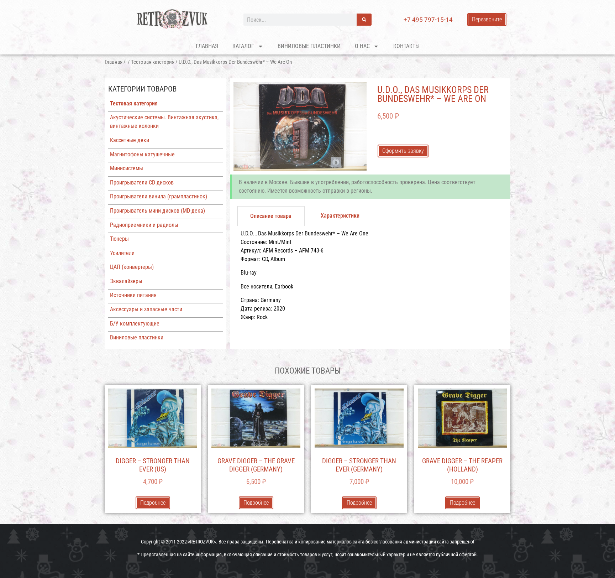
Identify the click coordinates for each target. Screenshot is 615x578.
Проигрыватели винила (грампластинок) (158, 196)
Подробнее (152, 502)
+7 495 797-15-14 (428, 19)
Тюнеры (119, 238)
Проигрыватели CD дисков (142, 182)
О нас (362, 46)
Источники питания (133, 295)
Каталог (243, 46)
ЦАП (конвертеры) (132, 267)
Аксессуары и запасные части (146, 309)
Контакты (406, 46)
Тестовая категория (152, 62)
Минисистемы (126, 168)
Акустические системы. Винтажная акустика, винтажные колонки (164, 121)
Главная (207, 46)
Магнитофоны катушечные (142, 154)
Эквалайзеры (126, 281)
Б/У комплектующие (134, 323)
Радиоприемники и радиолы (144, 225)
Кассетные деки (129, 140)
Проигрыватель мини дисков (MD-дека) (157, 210)
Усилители (122, 253)
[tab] (271, 216)
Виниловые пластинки (309, 46)
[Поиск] (364, 20)
